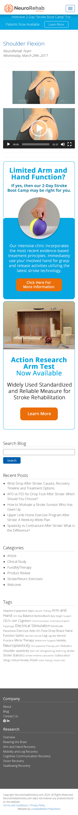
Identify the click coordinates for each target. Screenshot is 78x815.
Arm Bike (17, 616)
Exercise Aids (26, 631)
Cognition (24, 621)
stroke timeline (33, 655)
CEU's (7, 621)
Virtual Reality (20, 660)
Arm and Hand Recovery (19, 747)
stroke (70, 651)
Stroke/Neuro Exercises (25, 579)
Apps (31, 610)
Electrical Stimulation (32, 625)
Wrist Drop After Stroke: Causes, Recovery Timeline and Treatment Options (38, 485)
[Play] (8, 144)
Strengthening (47, 651)
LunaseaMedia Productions (45, 809)
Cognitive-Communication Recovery (26, 756)
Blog (6, 711)
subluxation (48, 655)
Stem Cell (34, 651)
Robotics (66, 646)
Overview (9, 737)
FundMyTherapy (19, 567)
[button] (39, 128)
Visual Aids (59, 660)
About (7, 707)
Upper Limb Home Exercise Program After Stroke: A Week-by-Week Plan (38, 517)
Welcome (14, 584)
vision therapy (46, 660)
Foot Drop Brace (52, 631)
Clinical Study (16, 561)
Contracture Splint (59, 620)
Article (11, 555)
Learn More (56, 24)
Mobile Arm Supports (45, 640)
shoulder (9, 651)
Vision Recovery (13, 761)
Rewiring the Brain (15, 742)
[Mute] (63, 144)
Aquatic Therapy (43, 610)
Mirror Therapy (24, 640)
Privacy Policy (37, 805)
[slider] (35, 144)
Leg (44, 635)
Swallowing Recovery (16, 766)
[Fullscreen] (69, 144)
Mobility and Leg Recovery (20, 751)
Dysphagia (8, 626)
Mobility (61, 640)
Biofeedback (42, 616)
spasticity (22, 650)
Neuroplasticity (16, 645)
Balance (28, 616)
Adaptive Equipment (15, 610)
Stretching (61, 651)
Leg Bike (52, 635)
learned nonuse (33, 635)
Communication (40, 620)
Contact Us (10, 716)
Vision (34, 660)
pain (57, 646)
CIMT (14, 621)
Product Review (18, 573)
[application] (39, 128)
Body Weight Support (61, 616)
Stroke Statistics (14, 655)
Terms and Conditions (15, 805)
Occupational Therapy (42, 645)
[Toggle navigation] (70, 8)
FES (38, 631)
